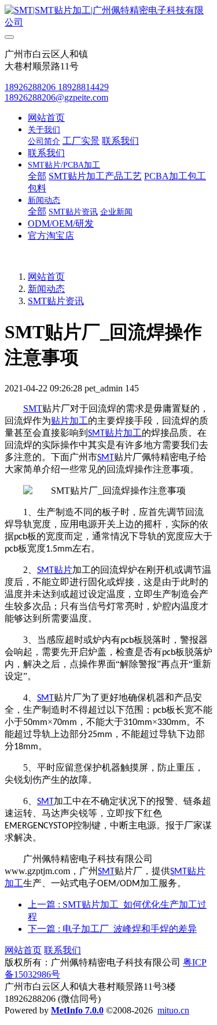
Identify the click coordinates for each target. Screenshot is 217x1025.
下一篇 (112, 929)
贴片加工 (69, 420)
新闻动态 (46, 289)
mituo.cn (173, 1010)
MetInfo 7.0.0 (77, 1010)
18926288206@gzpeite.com (56, 97)
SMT (32, 408)
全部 (37, 176)
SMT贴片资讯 (56, 301)
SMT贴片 (54, 570)
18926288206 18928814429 (57, 87)
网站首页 (46, 118)
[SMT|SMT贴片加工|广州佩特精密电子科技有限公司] (108, 17)
